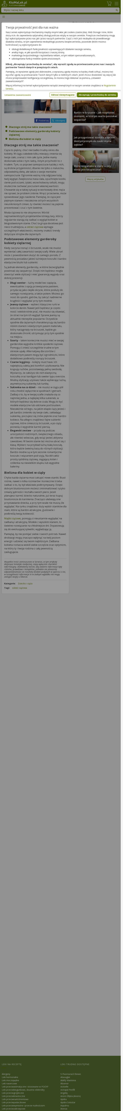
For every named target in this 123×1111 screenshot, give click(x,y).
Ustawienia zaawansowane (17, 95)
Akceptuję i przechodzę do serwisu (97, 94)
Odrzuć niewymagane (63, 94)
